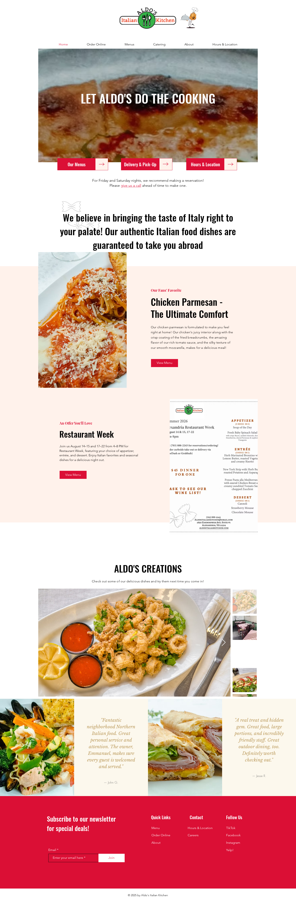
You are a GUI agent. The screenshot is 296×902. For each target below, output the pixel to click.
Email (52, 850)
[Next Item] (223, 642)
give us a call (131, 185)
